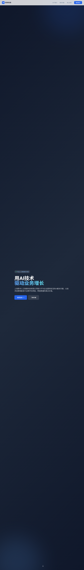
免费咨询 (19, 297)
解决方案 (62, 2)
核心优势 (69, 2)
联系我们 (78, 2)
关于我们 (54, 2)
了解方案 (33, 297)
